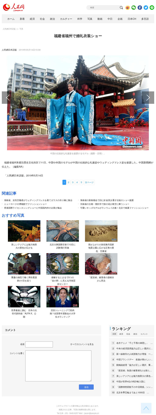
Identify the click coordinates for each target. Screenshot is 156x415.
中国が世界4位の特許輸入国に (130, 381)
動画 (100, 18)
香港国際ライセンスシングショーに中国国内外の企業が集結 (33, 207)
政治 (52, 18)
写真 (89, 18)
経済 (32, 18)
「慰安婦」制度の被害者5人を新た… (134, 370)
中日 (110, 18)
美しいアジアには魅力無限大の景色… (134, 375)
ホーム (11, 18)
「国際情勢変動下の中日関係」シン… (134, 386)
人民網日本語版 (9, 28)
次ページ (89, 182)
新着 (22, 18)
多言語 (145, 18)
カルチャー (66, 18)
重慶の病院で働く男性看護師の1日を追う (24, 279)
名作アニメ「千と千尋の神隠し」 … (134, 342)
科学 (79, 18)
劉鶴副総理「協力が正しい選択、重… (134, 364)
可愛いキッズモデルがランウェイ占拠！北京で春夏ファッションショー (114, 207)
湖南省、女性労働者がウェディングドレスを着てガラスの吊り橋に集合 (38, 200)
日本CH (132, 18)
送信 (86, 387)
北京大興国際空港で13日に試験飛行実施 (63, 246)
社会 (42, 18)
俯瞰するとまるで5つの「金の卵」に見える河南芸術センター (62, 280)
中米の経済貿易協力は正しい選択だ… (134, 348)
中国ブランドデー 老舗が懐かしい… (134, 359)
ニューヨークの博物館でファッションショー (25, 203)
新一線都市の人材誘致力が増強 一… (134, 353)
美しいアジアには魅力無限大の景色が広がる (24, 246)
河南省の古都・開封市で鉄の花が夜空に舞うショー (104, 203)
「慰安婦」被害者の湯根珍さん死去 (101, 279)
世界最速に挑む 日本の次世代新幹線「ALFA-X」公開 (24, 313)
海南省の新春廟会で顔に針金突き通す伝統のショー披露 (107, 200)
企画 (120, 18)
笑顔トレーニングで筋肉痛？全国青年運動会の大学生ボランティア (62, 313)
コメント (144, 333)
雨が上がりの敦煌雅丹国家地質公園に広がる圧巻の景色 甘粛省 (101, 248)
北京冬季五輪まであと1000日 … (132, 392)
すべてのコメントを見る (82, 344)
